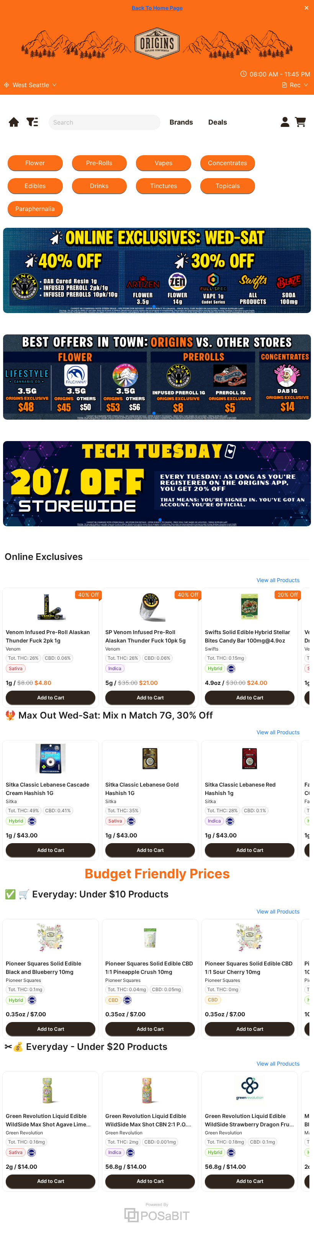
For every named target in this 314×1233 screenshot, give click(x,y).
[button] (50, 606)
